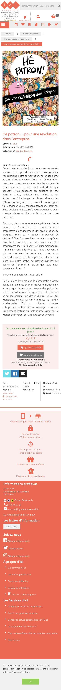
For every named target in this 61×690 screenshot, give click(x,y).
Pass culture (14, 640)
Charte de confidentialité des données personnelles (33, 633)
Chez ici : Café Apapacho (24, 595)
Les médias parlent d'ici (19, 575)
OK (30, 681)
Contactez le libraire (18, 581)
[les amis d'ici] (49, 26)
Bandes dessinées (24, 151)
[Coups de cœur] (23, 25)
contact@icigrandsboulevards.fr (21, 509)
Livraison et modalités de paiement (25, 606)
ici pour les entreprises (18, 588)
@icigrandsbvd (15, 549)
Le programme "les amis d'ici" (22, 627)
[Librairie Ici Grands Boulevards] (10, 10)
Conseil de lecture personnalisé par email (28, 620)
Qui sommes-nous (17, 568)
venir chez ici (24, 19)
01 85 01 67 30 (12, 505)
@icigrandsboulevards (18, 541)
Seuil (15, 144)
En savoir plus (10, 16)
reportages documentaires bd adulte (10, 396)
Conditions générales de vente (22, 613)
